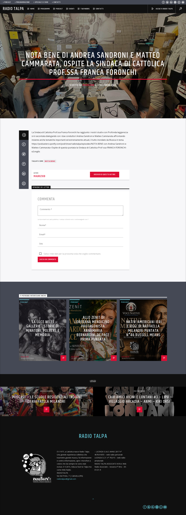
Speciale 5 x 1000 (41, 2)
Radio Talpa (13, 9)
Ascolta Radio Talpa (164, 8)
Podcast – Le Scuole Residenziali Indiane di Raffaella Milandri (47, 399)
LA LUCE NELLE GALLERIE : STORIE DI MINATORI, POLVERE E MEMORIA (42, 328)
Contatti (57, 2)
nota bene (50, 161)
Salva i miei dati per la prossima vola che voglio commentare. (72, 253)
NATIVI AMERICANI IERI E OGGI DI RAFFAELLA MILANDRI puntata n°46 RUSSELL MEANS (144, 328)
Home (32, 8)
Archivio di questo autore (104, 174)
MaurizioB (88, 85)
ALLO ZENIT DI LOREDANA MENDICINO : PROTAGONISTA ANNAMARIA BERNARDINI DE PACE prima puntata (93, 328)
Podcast (7, 2)
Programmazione (23, 2)
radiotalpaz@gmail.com (66, 479)
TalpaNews (85, 8)
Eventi (71, 8)
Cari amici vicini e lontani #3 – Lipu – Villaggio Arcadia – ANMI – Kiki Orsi (140, 399)
